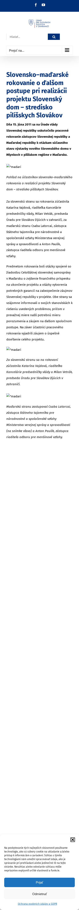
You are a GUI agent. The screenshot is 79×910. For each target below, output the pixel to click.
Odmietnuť (39, 894)
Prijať (39, 882)
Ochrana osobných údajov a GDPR (37, 903)
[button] (73, 840)
